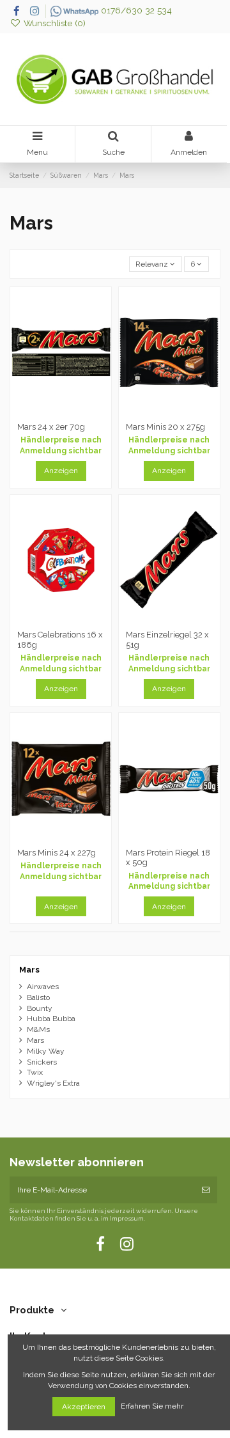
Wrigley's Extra (53, 1083)
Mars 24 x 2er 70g (51, 427)
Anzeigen (61, 470)
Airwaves (43, 986)
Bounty (39, 1008)
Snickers (42, 1062)
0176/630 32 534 (135, 10)
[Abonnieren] (205, 1189)
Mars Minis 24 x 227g (56, 852)
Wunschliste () (53, 23)
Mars (29, 969)
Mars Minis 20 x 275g (165, 427)
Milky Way (46, 1051)
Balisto (38, 997)
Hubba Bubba (51, 1018)
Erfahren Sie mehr (153, 1406)
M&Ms (38, 1029)
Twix (35, 1072)
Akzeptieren (83, 1406)
